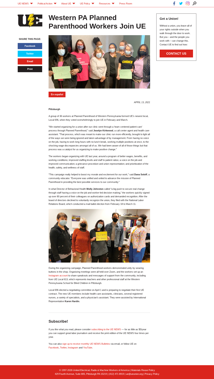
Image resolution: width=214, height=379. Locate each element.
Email (30, 61)
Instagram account (58, 275)
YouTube (87, 347)
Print (30, 69)
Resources (104, 3)
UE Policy (85, 3)
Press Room (125, 3)
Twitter (30, 53)
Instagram (73, 347)
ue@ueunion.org (134, 374)
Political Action (45, 3)
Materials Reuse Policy (143, 370)
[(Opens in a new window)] (174, 4)
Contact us (176, 53)
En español (57, 94)
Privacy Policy (152, 374)
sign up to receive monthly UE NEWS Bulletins (86, 343)
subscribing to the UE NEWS (106, 329)
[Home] (30, 20)
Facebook (30, 46)
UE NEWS (23, 3)
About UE (66, 3)
